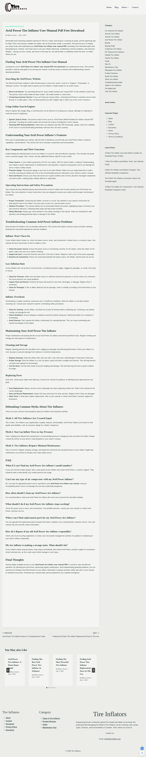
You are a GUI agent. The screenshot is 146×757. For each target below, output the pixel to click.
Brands (107, 43)
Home (109, 7)
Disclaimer (112, 128)
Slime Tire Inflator (111, 79)
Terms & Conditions (115, 137)
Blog (116, 7)
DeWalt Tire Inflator (112, 55)
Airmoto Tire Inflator (112, 34)
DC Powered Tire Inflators (114, 52)
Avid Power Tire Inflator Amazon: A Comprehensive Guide (23, 634)
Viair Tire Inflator (111, 91)
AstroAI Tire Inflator (112, 37)
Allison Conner (12, 35)
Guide (107, 61)
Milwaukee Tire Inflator (113, 70)
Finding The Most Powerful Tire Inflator (62, 662)
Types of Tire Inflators (113, 85)
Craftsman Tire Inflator (113, 49)
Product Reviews (111, 73)
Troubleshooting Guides (113, 82)
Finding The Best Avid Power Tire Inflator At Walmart (37, 665)
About (110, 118)
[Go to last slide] (8, 670)
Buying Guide (110, 46)
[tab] (46, 687)
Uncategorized (110, 88)
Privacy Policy (113, 134)
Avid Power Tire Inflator (15, 26)
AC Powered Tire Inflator (114, 31)
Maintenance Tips (111, 67)
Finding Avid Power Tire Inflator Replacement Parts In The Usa (76, 634)
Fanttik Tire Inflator (112, 58)
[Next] (93, 670)
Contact (135, 7)
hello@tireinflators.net (112, 739)
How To (107, 64)
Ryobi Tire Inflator (111, 76)
